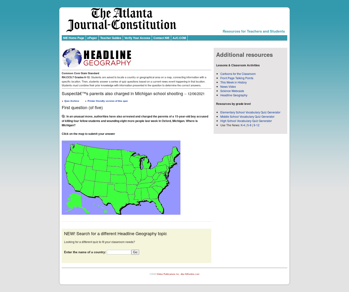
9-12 (256, 125)
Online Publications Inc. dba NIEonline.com (178, 274)
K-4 (243, 125)
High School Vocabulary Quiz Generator (246, 121)
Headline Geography (233, 95)
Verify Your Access (137, 38)
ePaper (92, 38)
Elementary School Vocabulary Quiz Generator (250, 112)
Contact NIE (161, 38)
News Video (228, 86)
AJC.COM (179, 38)
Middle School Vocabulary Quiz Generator (247, 116)
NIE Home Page (73, 38)
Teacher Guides (110, 38)
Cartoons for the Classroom (238, 74)
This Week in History (233, 82)
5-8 (249, 125)
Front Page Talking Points (236, 78)
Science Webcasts (232, 91)
